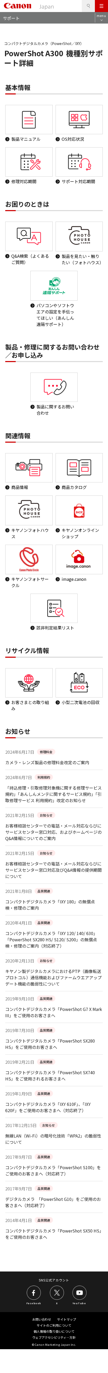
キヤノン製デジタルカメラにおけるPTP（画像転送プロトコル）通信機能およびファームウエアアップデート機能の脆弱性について (53, 977)
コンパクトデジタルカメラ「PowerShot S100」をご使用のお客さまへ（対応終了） (53, 1170)
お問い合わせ (41, 1319)
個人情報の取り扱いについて (54, 1331)
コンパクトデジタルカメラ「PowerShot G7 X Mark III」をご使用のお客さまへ (53, 1012)
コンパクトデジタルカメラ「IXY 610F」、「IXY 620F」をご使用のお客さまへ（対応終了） (48, 1107)
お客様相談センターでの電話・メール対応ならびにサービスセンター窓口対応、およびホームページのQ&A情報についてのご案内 (53, 832)
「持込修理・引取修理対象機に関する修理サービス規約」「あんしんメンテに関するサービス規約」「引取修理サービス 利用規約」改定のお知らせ (53, 794)
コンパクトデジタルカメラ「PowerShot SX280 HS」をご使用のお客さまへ (50, 1044)
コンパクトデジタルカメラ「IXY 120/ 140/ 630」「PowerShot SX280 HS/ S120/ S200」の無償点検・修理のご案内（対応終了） (51, 939)
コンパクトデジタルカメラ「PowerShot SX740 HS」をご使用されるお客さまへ (50, 1075)
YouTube (79, 1303)
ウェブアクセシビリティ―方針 (54, 1337)
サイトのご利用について (54, 1325)
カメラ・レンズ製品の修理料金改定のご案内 (47, 762)
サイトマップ (66, 1319)
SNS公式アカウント (54, 1280)
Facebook (33, 1303)
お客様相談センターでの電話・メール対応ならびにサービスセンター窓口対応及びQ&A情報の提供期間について (53, 869)
